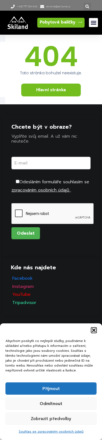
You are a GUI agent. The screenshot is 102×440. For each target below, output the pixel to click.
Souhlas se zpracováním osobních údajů (51, 431)
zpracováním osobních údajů (41, 190)
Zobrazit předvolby (51, 419)
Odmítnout (51, 404)
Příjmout (51, 389)
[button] (94, 330)
